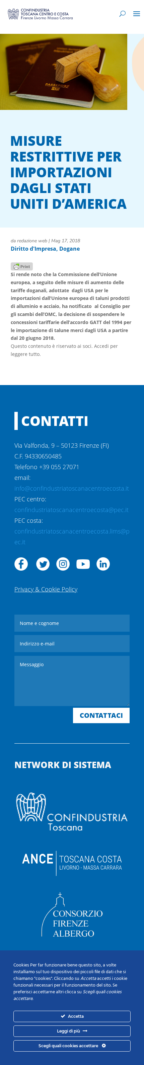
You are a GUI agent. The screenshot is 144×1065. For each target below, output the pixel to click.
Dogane (69, 248)
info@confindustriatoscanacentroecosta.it (71, 488)
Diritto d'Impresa (33, 248)
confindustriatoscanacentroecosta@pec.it (71, 510)
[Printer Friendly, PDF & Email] (22, 266)
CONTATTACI (101, 715)
